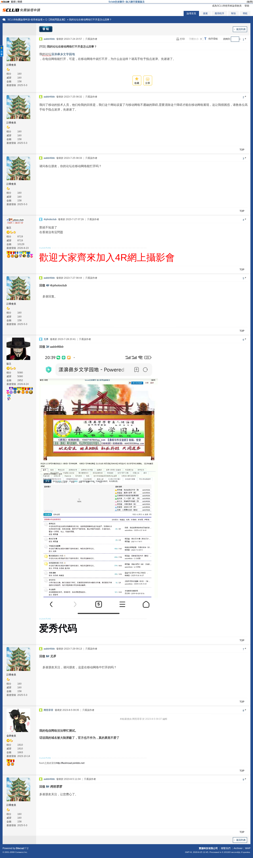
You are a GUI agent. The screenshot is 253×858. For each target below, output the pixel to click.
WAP (247, 848)
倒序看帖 (213, 38)
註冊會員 (11, 64)
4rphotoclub (50, 219)
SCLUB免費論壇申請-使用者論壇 (25, 19)
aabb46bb (49, 39)
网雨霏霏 (48, 710)
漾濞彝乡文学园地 (63, 54)
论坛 (48, 54)
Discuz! (20, 848)
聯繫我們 (225, 848)
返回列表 (241, 29)
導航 (245, 13)
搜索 (205, 13)
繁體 (13, 1)
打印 (182, 39)
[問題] (42, 46)
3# (47, 346)
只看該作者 (91, 39)
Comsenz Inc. (21, 852)
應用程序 (219, 13)
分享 (147, 83)
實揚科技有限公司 (208, 848)
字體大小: (194, 39)
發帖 (46, 28)
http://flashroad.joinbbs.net (70, 763)
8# (47, 786)
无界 (46, 339)
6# (47, 656)
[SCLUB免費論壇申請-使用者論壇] (21, 10)
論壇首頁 (191, 13)
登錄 (247, 5)
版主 (9, 227)
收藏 (136, 83)
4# (47, 285)
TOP (242, 149)
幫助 (233, 13)
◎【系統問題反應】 (55, 19)
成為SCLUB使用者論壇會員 (227, 5)
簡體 (19, 1)
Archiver (238, 848)
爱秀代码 (58, 628)
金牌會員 (11, 735)
